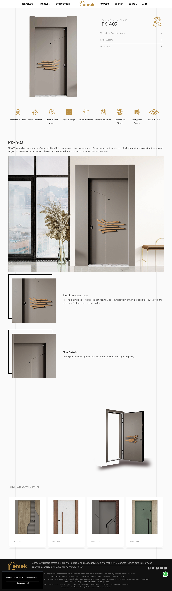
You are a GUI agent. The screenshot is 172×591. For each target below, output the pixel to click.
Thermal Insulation (103, 120)
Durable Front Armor (52, 121)
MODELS (44, 4)
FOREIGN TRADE (91, 563)
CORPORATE (27, 4)
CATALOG (104, 4)
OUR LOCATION (62, 4)
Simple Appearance (75, 295)
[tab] (131, 33)
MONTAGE (66, 563)
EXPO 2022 (139, 563)
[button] (131, 33)
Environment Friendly (120, 121)
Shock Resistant (35, 120)
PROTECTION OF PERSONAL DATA (46, 567)
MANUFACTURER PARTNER (123, 563)
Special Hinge (69, 120)
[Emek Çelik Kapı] (86, 4)
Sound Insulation (86, 120)
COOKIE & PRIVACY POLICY (71, 567)
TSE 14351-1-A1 (154, 120)
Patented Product (18, 120)
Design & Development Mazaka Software (96, 587)
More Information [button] (32, 577)
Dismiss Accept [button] (23, 583)
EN (146, 4)
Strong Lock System (137, 121)
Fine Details (70, 352)
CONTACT (119, 4)
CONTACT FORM (105, 563)
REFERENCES (56, 563)
